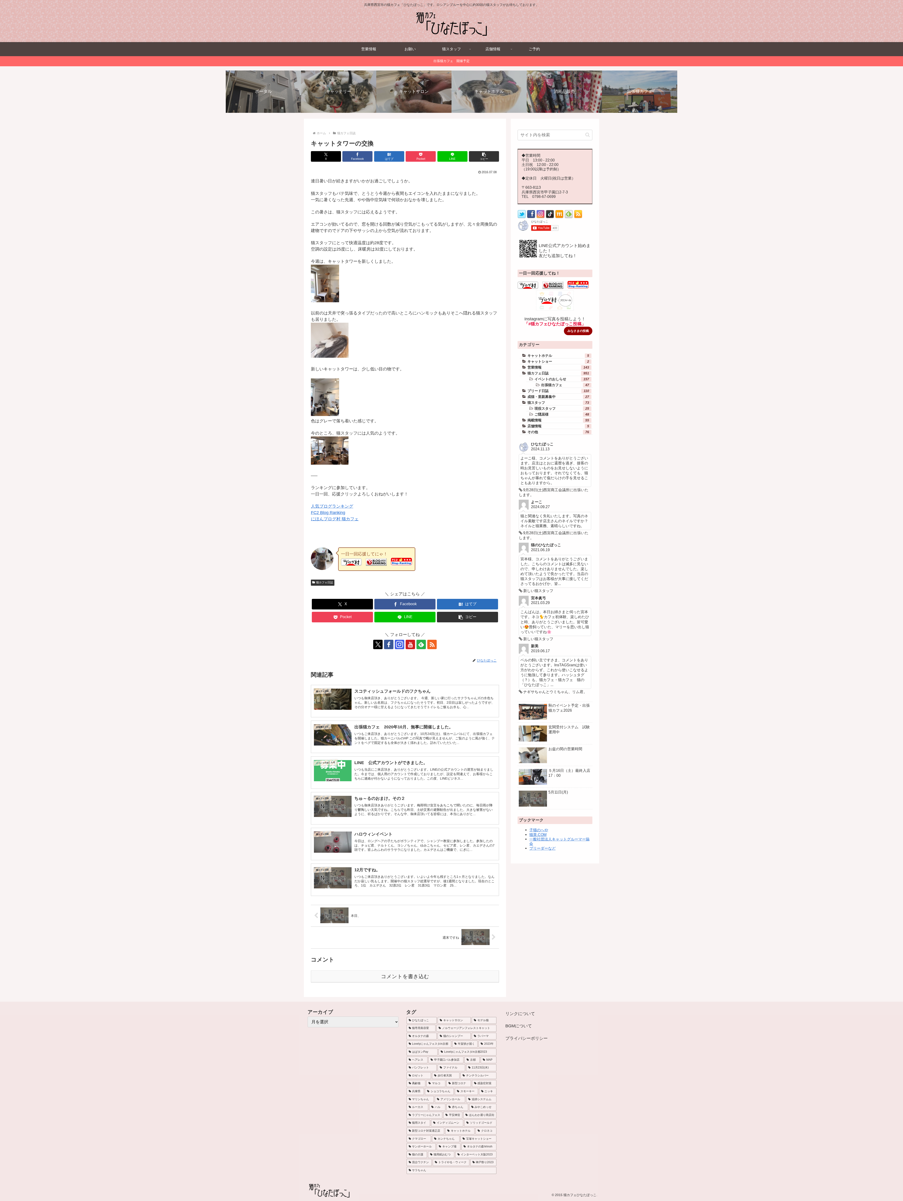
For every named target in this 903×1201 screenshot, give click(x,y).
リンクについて (520, 1013)
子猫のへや (538, 830)
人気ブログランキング (332, 506)
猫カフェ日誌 (324, 582)
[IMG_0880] (325, 300)
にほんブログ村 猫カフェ (335, 519)
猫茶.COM (538, 834)
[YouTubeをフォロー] (410, 644)
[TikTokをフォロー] (550, 217)
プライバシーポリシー (526, 1038)
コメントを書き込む (405, 976)
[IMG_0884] (325, 414)
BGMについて (518, 1026)
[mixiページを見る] (559, 217)
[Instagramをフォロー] (399, 644)
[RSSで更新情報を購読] (432, 644)
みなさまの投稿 (578, 331)
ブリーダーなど (542, 848)
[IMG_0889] (330, 463)
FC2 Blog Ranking (328, 512)
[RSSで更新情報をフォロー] (578, 217)
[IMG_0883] (330, 356)
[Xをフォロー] (378, 644)
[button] (484, 156)
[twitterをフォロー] (522, 217)
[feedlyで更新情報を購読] (421, 644)
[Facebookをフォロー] (388, 644)
